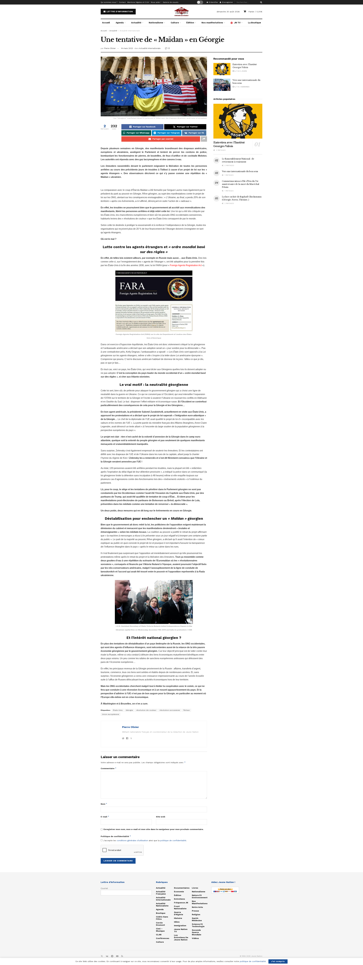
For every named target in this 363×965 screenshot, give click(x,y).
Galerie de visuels (170, 2)
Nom (104, 804)
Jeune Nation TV (180, 930)
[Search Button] (260, 2)
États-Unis (118, 710)
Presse (195, 911)
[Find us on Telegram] (112, 956)
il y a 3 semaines (241, 87)
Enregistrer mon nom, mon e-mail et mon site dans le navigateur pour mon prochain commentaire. (154, 829)
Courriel (104, 888)
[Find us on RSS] (122, 956)
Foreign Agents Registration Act (186, 265)
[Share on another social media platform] (204, 139)
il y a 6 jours (240, 71)
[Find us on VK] (107, 956)
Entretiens (179, 899)
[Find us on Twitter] (102, 956)
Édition (190, 22)
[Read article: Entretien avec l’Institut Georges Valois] (221, 69)
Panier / (255, 11)
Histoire (178, 918)
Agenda (120, 22)
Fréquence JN (181, 902)
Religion (196, 914)
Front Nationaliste (180, 907)
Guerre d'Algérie (178, 913)
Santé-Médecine (197, 919)
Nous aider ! (156, 2)
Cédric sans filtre (162, 918)
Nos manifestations (212, 22)
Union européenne (110, 714)
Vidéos (195, 938)
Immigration (180, 925)
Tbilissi (186, 710)
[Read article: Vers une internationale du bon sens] (221, 85)
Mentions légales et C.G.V (138, 2)
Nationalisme (156, 22)
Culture (175, 22)
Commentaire (108, 768)
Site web (160, 817)
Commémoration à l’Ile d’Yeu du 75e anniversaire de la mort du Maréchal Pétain (240, 184)
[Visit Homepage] (181, 11)
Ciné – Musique (160, 929)
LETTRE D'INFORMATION (119, 11)
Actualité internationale (130, 31)
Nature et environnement (199, 896)
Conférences (162, 938)
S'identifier (213, 2)
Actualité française (161, 892)
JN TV (237, 22)
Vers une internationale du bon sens (240, 171)
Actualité (136, 22)
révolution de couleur (146, 710)
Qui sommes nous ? (109, 2)
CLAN (158, 934)
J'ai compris (278, 961)
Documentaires (181, 888)
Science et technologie (198, 925)
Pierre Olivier (110, 48)
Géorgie (129, 710)
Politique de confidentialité (116, 836)
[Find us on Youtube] (117, 956)
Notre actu (197, 907)
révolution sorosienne (170, 710)
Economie (179, 891)
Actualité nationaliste (162, 904)
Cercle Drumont (160, 924)
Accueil (106, 22)
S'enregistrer (227, 2)
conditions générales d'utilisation (132, 840)
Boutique (160, 913)
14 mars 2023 (127, 48)
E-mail (105, 816)
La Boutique (254, 22)
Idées (177, 922)
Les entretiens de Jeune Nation (181, 937)
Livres (195, 888)
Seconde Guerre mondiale (196, 932)
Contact (122, 2)
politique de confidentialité (173, 840)
